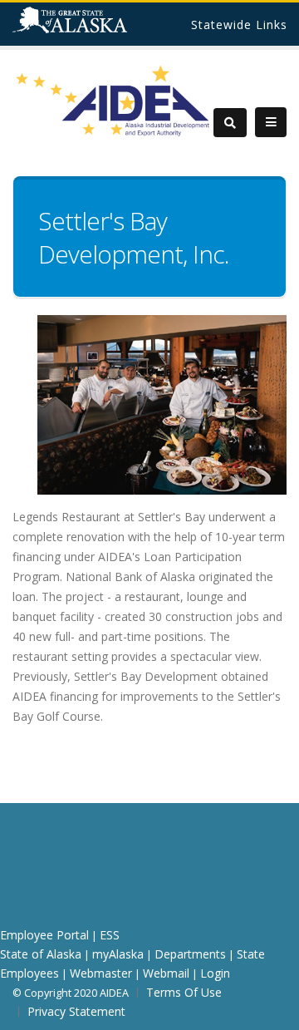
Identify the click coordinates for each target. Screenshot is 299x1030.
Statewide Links (239, 24)
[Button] (271, 122)
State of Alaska (90, 27)
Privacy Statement (76, 1011)
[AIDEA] (112, 99)
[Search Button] (230, 122)
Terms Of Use (184, 992)
